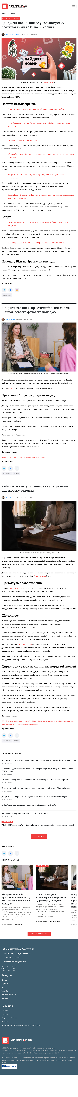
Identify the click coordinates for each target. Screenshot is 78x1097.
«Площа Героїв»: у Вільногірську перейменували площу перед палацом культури (41, 155)
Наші (3, 987)
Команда (5, 1011)
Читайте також (11, 860)
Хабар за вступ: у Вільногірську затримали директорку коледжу (51, 897)
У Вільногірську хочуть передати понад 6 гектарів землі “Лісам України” (35, 779)
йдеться (12, 388)
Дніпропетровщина (9, 995)
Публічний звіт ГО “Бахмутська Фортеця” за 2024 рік (21, 1025)
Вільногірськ (48, 82)
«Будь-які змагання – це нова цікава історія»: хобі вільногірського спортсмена (38, 224)
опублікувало (25, 644)
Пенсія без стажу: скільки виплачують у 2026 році (25, 813)
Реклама (5, 1021)
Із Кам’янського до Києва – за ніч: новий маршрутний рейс (29, 805)
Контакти (5, 1014)
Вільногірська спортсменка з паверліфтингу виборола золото (37, 242)
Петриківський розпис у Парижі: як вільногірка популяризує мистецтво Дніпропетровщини (41, 196)
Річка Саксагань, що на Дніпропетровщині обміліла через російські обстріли (39, 124)
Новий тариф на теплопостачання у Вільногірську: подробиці (36, 109)
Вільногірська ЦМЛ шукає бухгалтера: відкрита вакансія (24, 457)
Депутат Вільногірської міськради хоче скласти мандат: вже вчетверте (34, 796)
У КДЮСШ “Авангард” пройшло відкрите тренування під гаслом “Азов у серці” (38, 825)
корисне (16, 473)
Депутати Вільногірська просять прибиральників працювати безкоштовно (36, 176)
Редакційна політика (9, 1018)
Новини (4, 980)
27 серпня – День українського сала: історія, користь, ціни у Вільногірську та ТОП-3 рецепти (37, 770)
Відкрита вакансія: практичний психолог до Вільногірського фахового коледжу (39, 760)
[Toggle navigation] (73, 6)
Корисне (5, 984)
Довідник (5, 998)
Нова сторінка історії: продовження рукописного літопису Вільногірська (36, 788)
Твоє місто (6, 991)
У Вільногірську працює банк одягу (24, 140)
